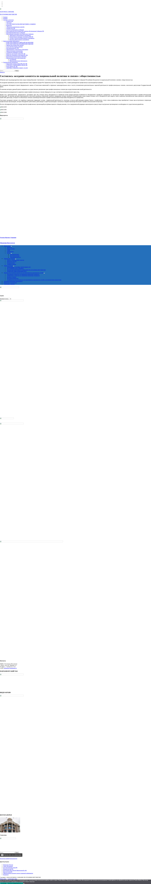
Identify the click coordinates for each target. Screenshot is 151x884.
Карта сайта (3, 878)
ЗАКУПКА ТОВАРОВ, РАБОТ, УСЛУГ (17, 68)
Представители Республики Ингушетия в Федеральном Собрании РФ (25, 31)
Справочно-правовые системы (14, 52)
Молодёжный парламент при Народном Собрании (20, 34)
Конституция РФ (7, 872)
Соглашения (12, 59)
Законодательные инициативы (14, 51)
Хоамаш (5, 18)
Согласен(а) (3, 883)
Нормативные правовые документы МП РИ (21, 36)
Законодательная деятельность (11, 41)
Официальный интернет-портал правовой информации (18, 873)
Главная (5, 17)
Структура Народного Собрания (15, 29)
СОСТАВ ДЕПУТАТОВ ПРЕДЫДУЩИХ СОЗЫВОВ (21, 24)
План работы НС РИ (11, 66)
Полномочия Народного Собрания (15, 32)
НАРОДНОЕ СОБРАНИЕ (7, 11)
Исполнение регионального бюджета (16, 56)
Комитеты (9, 25)
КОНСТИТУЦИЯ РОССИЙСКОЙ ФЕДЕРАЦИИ (19, 42)
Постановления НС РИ (12, 48)
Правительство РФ (8, 869)
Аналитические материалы (10, 62)
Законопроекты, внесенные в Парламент (17, 49)
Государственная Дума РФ (10, 867)
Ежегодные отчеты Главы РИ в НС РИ (16, 63)
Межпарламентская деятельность (18, 61)
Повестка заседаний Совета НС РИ (15, 53)
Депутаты (9, 22)
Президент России (8, 864)
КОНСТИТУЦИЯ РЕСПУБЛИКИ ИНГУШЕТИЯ (19, 44)
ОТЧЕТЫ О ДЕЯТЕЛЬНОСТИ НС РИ (16, 65)
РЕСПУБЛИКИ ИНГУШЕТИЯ (8, 14)
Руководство (9, 21)
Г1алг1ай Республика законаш (14, 46)
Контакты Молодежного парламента (19, 39)
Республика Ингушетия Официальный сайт (15, 870)
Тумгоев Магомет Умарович (8, 237)
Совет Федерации (8, 866)
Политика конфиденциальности (8, 858)
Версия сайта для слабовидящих (13, 855)
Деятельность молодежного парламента (20, 35)
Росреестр (5, 874)
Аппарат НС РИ (10, 28)
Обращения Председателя (7, 243)
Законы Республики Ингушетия (14, 45)
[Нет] (23, 883)
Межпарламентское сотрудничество (16, 58)
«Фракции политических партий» (15, 27)
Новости (2, 72)
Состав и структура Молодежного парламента (21, 38)
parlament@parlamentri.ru (10, 668)
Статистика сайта (12, 878)
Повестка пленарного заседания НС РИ (17, 55)
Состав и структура (8, 20)
